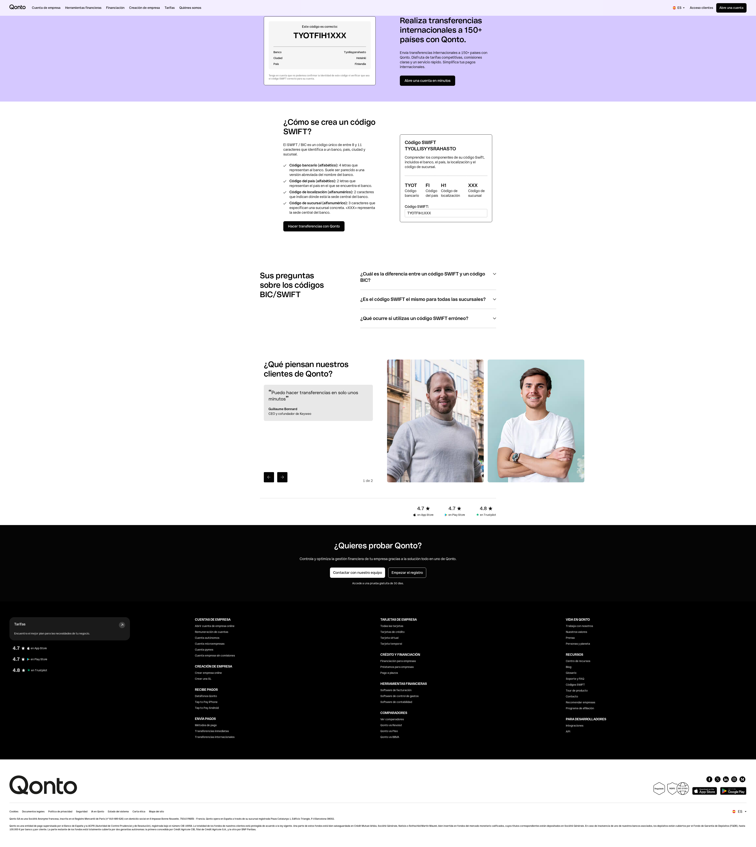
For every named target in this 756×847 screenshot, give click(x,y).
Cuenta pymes (204, 649)
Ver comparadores (392, 719)
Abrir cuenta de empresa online (214, 626)
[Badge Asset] (709, 779)
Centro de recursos (578, 661)
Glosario (571, 672)
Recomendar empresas (580, 702)
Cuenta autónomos (207, 637)
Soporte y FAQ (575, 678)
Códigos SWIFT (575, 684)
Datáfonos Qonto (206, 696)
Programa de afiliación (580, 708)
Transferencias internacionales (214, 737)
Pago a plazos (389, 672)
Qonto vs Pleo (389, 731)
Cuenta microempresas (209, 643)
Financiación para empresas (398, 661)
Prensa (570, 637)
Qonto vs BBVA (389, 737)
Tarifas (19, 624)
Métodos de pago (206, 725)
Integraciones (574, 725)
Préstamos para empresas (397, 667)
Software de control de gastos (399, 696)
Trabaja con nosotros (579, 626)
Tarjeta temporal (391, 643)
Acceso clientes (701, 8)
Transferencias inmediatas (212, 731)
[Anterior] (269, 477)
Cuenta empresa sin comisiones (215, 655)
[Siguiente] (282, 477)
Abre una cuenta (731, 8)
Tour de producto (577, 690)
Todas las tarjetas (391, 626)
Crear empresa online (208, 672)
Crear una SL (203, 678)
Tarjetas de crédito (392, 631)
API (568, 731)
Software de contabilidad (396, 702)
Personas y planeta (578, 643)
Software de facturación (395, 690)
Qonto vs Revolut (391, 725)
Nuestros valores (576, 631)
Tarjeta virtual (389, 637)
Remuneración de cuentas (211, 631)
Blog (568, 667)
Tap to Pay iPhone (206, 702)
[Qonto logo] (17, 7)
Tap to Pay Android (207, 707)
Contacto (572, 696)
